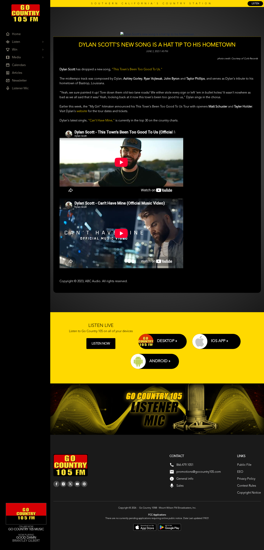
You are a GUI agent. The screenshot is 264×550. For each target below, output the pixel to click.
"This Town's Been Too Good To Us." (137, 69)
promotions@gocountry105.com (198, 472)
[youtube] (77, 484)
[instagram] (63, 484)
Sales (180, 485)
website (82, 111)
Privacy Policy (246, 478)
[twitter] (70, 484)
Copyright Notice (249, 492)
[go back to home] (70, 465)
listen (255, 3)
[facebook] (56, 484)
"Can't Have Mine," (101, 120)
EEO (240, 472)
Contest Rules (246, 485)
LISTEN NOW (101, 343)
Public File (244, 465)
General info (184, 478)
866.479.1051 (184, 465)
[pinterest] (84, 484)
